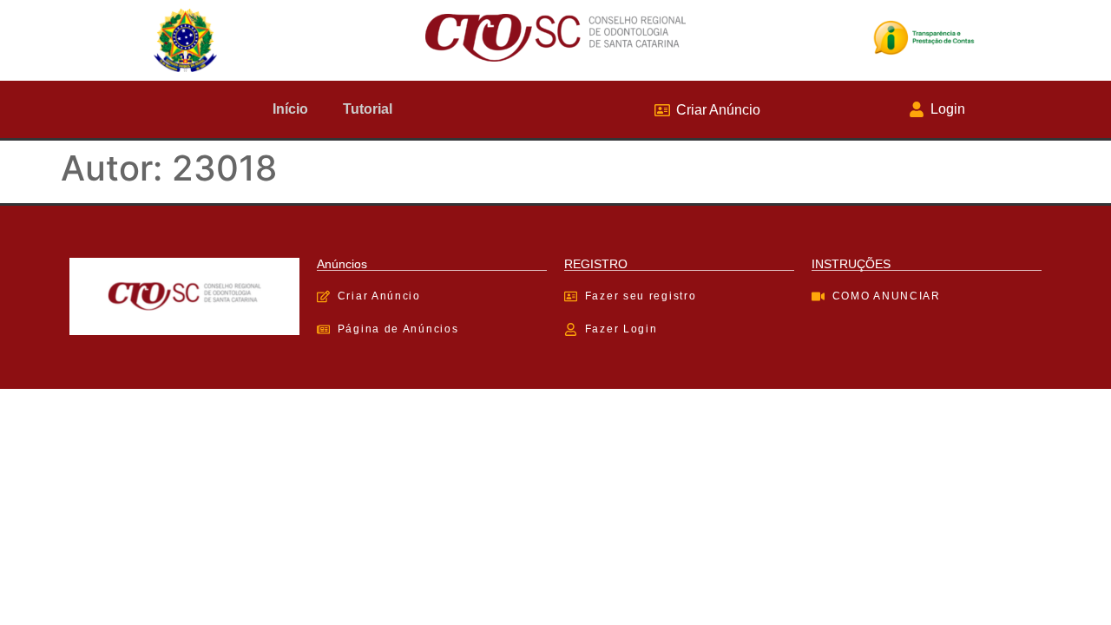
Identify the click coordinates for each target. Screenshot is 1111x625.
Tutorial (367, 109)
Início (290, 109)
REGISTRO (596, 264)
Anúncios (342, 264)
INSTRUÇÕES (851, 264)
